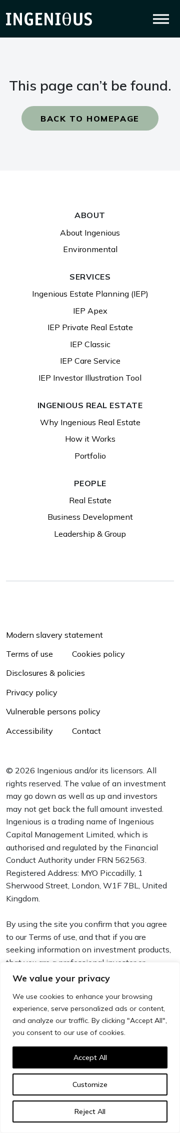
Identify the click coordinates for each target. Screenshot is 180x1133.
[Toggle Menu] (161, 19)
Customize (90, 1084)
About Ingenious (90, 233)
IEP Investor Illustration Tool (90, 378)
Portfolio (90, 456)
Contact (86, 731)
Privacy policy (32, 692)
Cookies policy (98, 654)
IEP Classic (90, 344)
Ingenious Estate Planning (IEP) (90, 294)
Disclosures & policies (45, 673)
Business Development (90, 517)
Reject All (90, 1111)
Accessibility (29, 731)
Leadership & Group (90, 534)
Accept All (90, 1057)
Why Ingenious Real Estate (90, 422)
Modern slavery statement (54, 635)
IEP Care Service (90, 361)
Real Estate (90, 500)
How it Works (90, 439)
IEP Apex (90, 311)
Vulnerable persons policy (53, 711)
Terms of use (29, 654)
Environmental (90, 249)
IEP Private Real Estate (90, 327)
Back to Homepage (90, 119)
